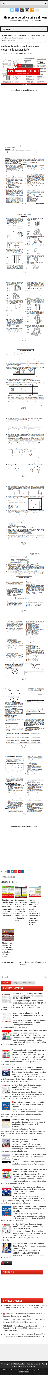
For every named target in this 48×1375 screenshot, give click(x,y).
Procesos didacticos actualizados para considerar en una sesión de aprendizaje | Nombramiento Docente (30, 1033)
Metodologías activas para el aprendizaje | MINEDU (24, 1140)
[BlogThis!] (6, 877)
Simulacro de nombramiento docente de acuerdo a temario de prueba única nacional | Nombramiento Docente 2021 (21, 910)
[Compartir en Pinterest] (14, 877)
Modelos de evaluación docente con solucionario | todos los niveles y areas (7, 949)
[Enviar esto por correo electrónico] (4, 877)
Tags (16, 983)
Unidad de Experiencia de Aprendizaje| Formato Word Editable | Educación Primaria (29, 1157)
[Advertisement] (24, 117)
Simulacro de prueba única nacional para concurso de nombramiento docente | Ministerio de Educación (8, 908)
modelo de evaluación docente (24, 90)
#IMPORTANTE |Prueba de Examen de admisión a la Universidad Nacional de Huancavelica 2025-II (24, 1335)
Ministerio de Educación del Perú (25, 17)
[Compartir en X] (9, 877)
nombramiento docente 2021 (21, 35)
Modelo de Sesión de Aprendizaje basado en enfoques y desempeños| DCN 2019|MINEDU (28, 996)
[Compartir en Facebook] (11, 877)
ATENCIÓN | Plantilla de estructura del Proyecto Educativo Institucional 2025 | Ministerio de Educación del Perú (23, 1328)
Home (4, 35)
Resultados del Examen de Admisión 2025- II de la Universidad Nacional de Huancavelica (29, 1246)
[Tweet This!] (12, 871)
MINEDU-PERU (29, 1366)
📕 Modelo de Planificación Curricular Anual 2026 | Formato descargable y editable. (28, 1104)
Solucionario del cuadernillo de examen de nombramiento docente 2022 (28, 1015)
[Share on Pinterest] (19, 871)
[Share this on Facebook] (8, 871)
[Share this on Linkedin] (22, 871)
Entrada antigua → (39, 962)
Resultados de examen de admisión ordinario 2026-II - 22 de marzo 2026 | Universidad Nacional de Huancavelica (29, 1070)
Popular (6, 983)
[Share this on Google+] (15, 871)
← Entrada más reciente (11, 962)
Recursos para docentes (35, 1370)
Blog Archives (28, 983)
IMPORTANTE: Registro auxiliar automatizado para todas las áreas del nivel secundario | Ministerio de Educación (28, 1123)
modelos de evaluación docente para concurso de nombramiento (20, 47)
